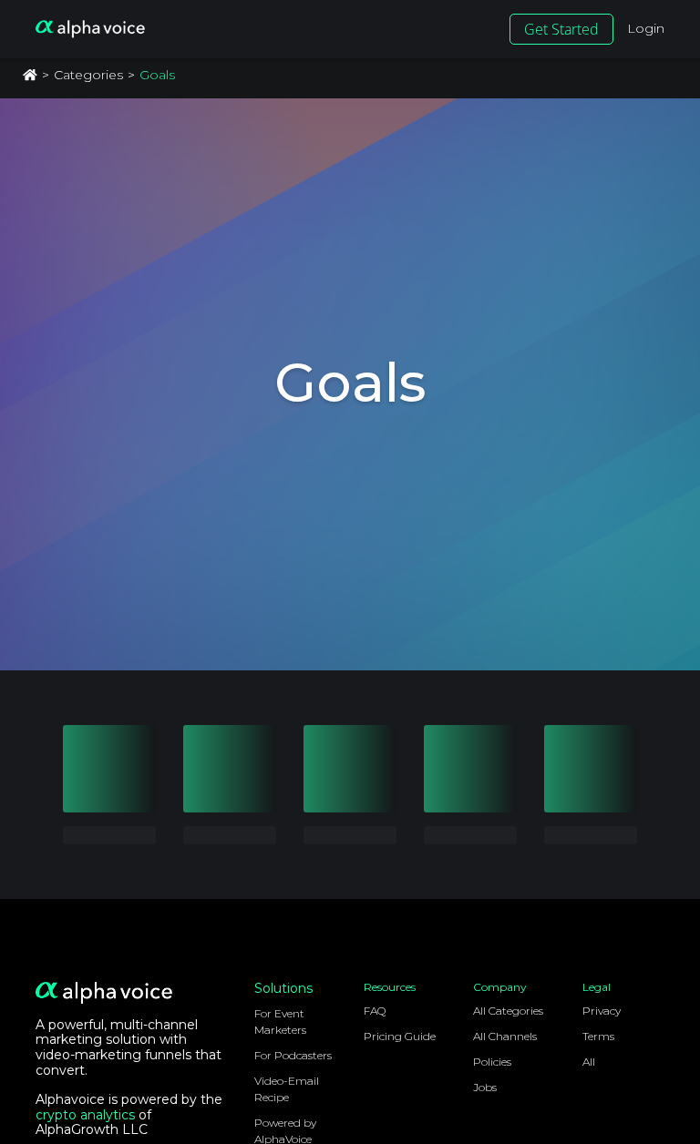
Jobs (485, 1087)
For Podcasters (293, 1055)
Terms (598, 1036)
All (588, 1061)
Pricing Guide (400, 1036)
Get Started (561, 29)
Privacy (601, 1010)
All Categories (508, 1010)
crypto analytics (85, 1115)
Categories (88, 74)
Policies (492, 1061)
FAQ (375, 1010)
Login (645, 28)
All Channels (505, 1036)
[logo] (90, 29)
